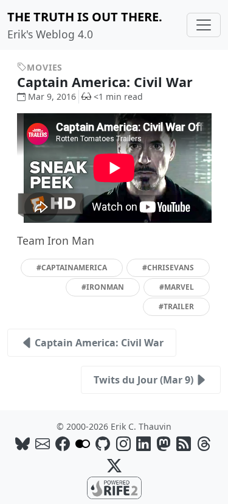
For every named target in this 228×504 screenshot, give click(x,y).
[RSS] (183, 443)
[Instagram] (123, 443)
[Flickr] (82, 443)
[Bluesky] (22, 443)
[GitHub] (102, 443)
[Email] (42, 443)
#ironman (102, 287)
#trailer (176, 306)
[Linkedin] (143, 443)
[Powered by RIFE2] (114, 487)
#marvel (176, 287)
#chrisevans (168, 267)
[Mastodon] (163, 443)
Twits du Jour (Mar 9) (143, 380)
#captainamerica (71, 267)
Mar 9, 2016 (52, 96)
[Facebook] (62, 443)
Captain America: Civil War (106, 82)
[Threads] (203, 443)
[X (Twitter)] (114, 465)
